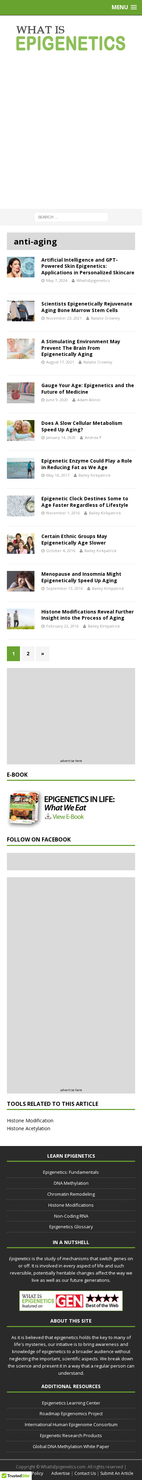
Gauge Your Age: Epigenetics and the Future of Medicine (87, 388)
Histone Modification (30, 1120)
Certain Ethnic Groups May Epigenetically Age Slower (74, 539)
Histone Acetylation (28, 1128)
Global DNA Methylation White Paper (71, 1446)
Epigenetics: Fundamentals (71, 1172)
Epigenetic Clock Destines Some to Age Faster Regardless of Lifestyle (84, 501)
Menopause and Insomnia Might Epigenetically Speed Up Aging (81, 577)
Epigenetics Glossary (71, 1227)
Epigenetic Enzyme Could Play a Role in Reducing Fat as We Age (86, 463)
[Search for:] (71, 216)
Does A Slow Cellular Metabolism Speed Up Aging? (81, 426)
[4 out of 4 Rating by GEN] (71, 1307)
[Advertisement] (71, 130)
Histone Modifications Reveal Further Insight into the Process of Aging (87, 614)
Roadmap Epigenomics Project (71, 1413)
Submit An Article (116, 1473)
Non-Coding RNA (71, 1216)
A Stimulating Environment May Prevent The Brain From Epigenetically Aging (80, 347)
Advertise (60, 1473)
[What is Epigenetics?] (71, 37)
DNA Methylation (71, 1183)
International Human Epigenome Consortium (71, 1424)
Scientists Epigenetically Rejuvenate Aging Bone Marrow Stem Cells (86, 306)
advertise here (71, 761)
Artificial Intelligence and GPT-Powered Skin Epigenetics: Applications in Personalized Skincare (87, 265)
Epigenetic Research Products (71, 1435)
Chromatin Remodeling (71, 1194)
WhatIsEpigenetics (93, 280)
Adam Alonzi (88, 399)
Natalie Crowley (105, 318)
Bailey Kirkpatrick (95, 475)
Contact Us (85, 1473)
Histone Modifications (71, 1205)
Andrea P (93, 437)
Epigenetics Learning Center (71, 1403)
